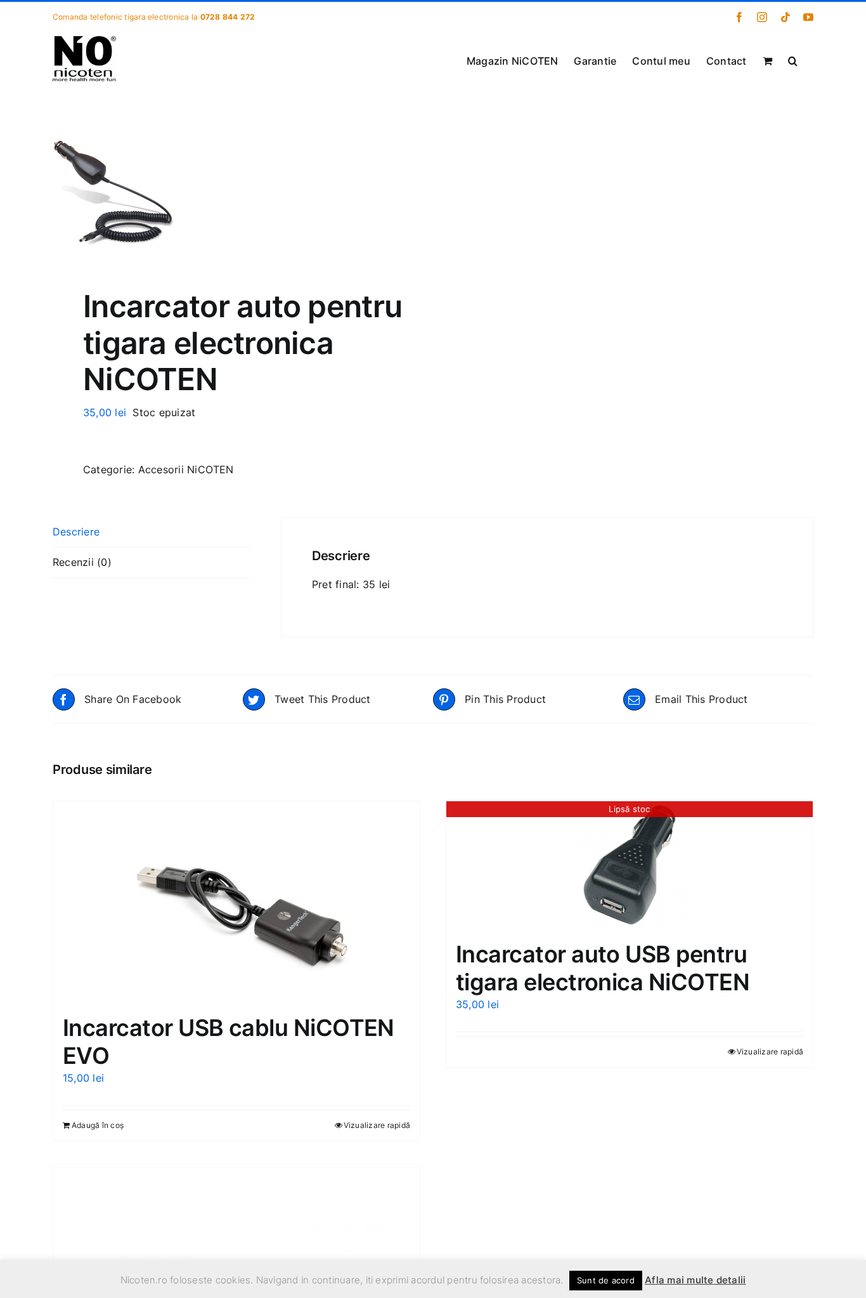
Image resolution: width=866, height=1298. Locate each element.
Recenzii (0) (82, 562)
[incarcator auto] (235, 192)
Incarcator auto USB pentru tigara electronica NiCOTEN (602, 967)
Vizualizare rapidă (377, 1125)
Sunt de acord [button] (606, 1280)
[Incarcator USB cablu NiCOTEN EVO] (236, 901)
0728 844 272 (227, 17)
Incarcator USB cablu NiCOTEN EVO (228, 1041)
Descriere (76, 531)
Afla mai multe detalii (695, 1280)
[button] (793, 59)
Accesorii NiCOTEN (186, 469)
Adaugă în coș (98, 1125)
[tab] (151, 532)
